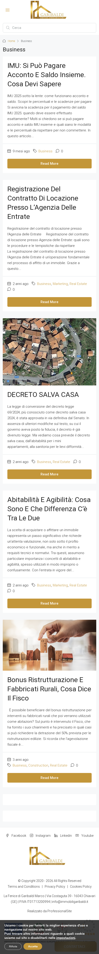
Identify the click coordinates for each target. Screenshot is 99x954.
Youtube (87, 835)
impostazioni (65, 938)
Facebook (18, 835)
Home (11, 41)
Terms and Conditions (24, 886)
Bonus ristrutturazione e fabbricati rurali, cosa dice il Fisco (49, 689)
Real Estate (78, 284)
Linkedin (65, 835)
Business (45, 151)
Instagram (43, 835)
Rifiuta (13, 946)
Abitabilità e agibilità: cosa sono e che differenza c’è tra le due (49, 509)
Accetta (33, 946)
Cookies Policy (81, 886)
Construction (38, 765)
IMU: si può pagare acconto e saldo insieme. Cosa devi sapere (46, 74)
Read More (49, 164)
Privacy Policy (55, 886)
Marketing (60, 284)
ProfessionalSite (59, 911)
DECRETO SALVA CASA (43, 395)
